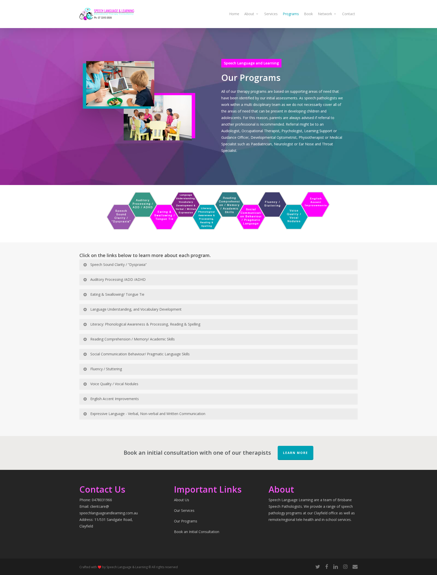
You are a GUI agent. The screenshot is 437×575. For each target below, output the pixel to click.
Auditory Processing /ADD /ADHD (118, 279)
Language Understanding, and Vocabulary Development (136, 309)
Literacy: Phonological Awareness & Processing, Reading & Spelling (145, 324)
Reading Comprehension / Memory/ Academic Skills (132, 339)
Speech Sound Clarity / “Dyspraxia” (118, 264)
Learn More (295, 453)
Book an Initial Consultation (196, 531)
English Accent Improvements (114, 398)
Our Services (184, 510)
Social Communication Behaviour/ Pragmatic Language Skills (140, 354)
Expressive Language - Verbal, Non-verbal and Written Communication (147, 413)
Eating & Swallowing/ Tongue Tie (117, 294)
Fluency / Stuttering (106, 368)
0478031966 (102, 499)
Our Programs (185, 521)
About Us (181, 499)
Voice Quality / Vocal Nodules (114, 383)
